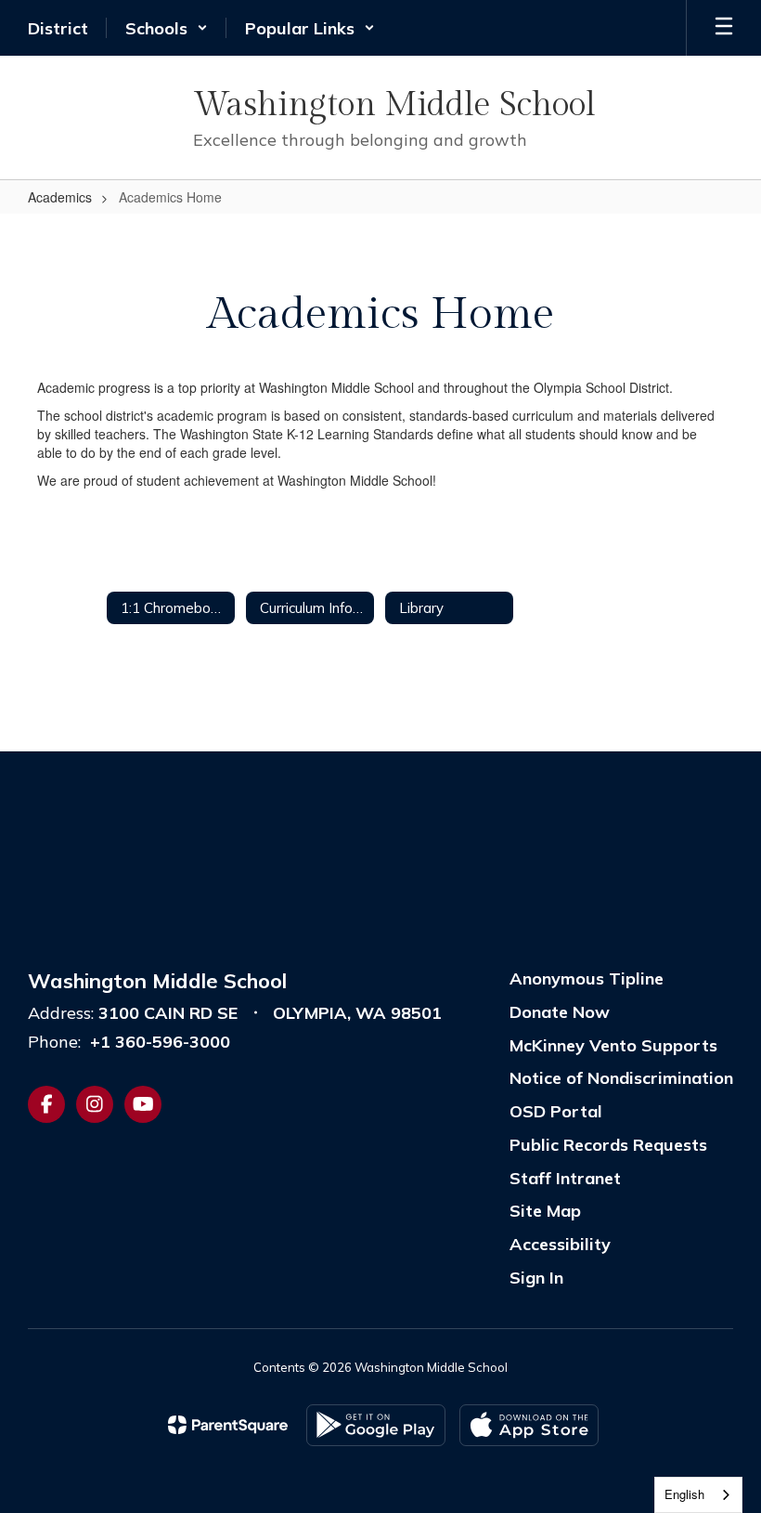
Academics (60, 197)
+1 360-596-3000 (160, 1041)
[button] (166, 28)
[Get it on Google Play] (375, 1425)
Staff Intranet (565, 1178)
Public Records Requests (608, 1144)
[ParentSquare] (227, 1425)
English (684, 1494)
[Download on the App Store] (529, 1425)
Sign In (536, 1277)
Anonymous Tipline (586, 978)
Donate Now (559, 1012)
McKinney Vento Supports (613, 1045)
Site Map (545, 1210)
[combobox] (698, 1495)
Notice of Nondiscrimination (621, 1078)
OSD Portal (555, 1111)
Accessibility (560, 1244)
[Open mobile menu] (724, 28)
